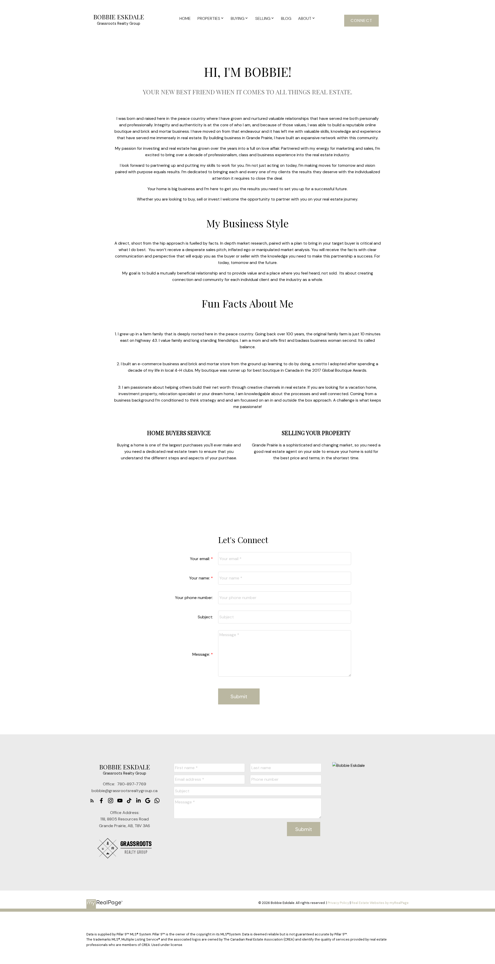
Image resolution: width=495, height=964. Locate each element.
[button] (361, 21)
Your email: (200, 558)
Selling (262, 18)
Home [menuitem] (185, 18)
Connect (361, 20)
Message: (201, 654)
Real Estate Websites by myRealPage (380, 903)
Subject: (205, 617)
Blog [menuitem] (286, 18)
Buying (237, 18)
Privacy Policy (338, 903)
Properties (208, 18)
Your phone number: (194, 597)
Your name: (200, 578)
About (304, 18)
